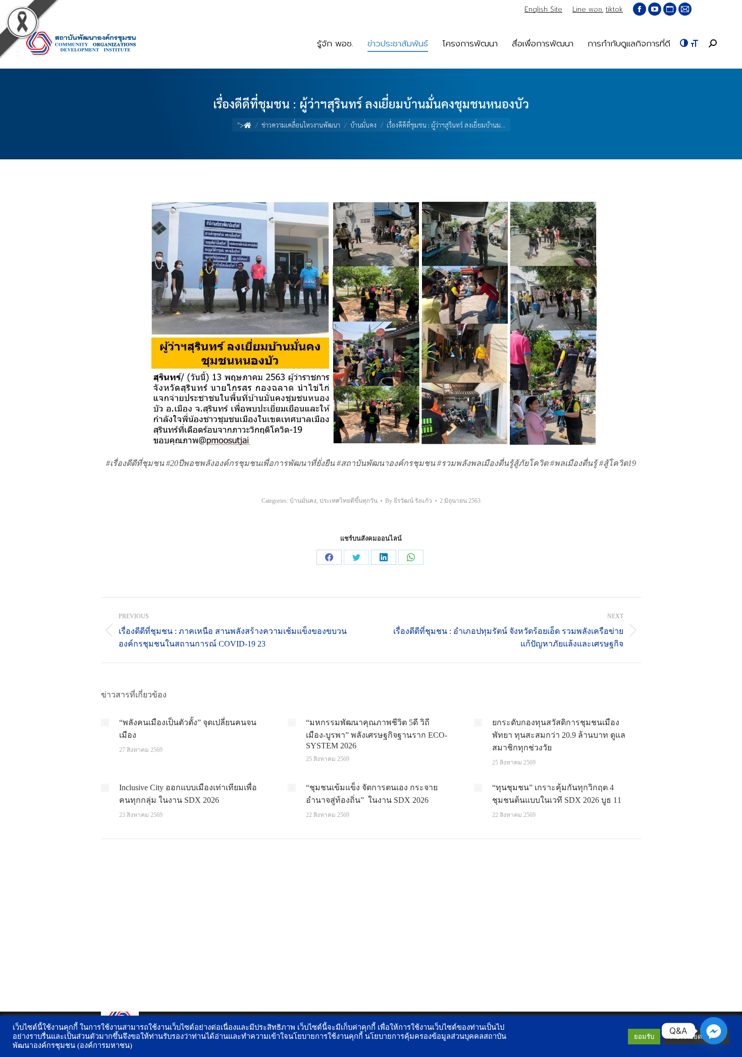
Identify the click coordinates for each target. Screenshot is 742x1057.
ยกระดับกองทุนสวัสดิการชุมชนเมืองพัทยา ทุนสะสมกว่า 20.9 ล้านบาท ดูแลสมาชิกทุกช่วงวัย (558, 735)
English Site (543, 9)
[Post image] (105, 723)
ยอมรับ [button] (644, 1036)
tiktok (614, 9)
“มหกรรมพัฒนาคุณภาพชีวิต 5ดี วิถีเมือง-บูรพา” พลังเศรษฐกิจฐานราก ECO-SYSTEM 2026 (376, 734)
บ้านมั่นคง (303, 500)
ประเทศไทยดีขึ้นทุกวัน (349, 500)
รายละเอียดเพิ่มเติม (696, 1036)
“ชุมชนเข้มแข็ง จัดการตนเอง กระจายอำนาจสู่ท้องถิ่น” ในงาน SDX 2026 (372, 793)
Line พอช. (587, 9)
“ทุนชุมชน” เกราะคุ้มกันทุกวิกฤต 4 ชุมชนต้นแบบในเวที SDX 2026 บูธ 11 (556, 793)
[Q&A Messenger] (713, 1030)
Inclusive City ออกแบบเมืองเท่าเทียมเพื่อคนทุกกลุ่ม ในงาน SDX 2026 (188, 793)
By (408, 500)
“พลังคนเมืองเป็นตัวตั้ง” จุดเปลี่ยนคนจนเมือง (187, 728)
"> (240, 125)
